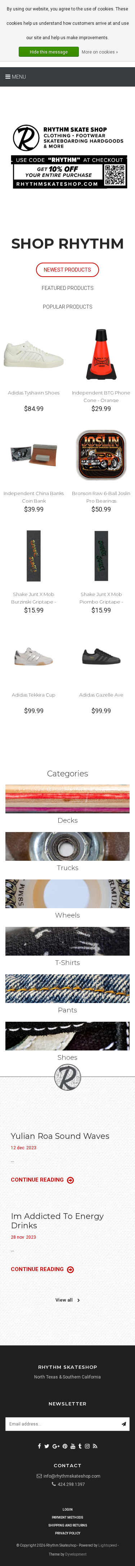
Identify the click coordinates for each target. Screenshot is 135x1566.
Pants (67, 1010)
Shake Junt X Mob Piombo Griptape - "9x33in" (101, 601)
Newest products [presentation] (67, 270)
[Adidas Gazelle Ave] (101, 656)
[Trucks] (67, 846)
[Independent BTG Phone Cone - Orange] (101, 354)
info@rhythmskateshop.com (72, 1476)
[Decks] (67, 799)
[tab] (67, 270)
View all (64, 1300)
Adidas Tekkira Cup (33, 695)
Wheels (67, 915)
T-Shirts (67, 963)
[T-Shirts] (67, 941)
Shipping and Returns (67, 1525)
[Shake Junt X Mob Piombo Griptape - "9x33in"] (101, 555)
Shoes (67, 1058)
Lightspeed (107, 1545)
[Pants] (67, 988)
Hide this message (49, 52)
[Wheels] (67, 893)
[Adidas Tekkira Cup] (34, 656)
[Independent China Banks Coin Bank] (34, 454)
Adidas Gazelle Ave (101, 695)
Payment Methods (67, 1517)
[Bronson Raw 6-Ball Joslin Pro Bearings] (101, 454)
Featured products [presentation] (68, 288)
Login (68, 1509)
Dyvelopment (75, 1554)
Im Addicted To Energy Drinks (57, 1220)
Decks (68, 820)
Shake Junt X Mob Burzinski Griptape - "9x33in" (33, 601)
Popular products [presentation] (68, 307)
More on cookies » (100, 52)
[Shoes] (67, 1036)
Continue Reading (38, 1180)
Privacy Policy (67, 1533)
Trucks (67, 868)
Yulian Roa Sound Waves (60, 1136)
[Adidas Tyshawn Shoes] (34, 354)
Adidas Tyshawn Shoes (33, 393)
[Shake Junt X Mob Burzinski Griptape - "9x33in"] (34, 555)
